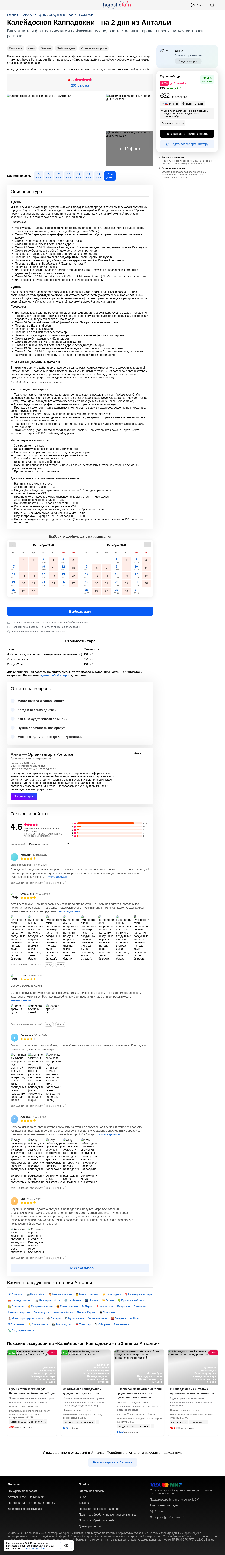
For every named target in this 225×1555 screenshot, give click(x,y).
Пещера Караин (86, 1312)
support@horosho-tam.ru (169, 1517)
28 (13, 591)
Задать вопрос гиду (164, 1505)
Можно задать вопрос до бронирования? (50, 736)
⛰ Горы (134, 1318)
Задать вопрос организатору (189, 144)
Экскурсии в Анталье (62, 15)
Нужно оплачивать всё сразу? (41, 727)
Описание (15, 48)
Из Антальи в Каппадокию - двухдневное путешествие (82, 1391)
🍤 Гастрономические (40, 1306)
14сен (88, 175)
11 (53, 568)
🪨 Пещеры (54, 1318)
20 (73, 575)
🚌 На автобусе (35, 1294)
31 (136, 591)
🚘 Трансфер (83, 1324)
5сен (48, 175)
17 (43, 575)
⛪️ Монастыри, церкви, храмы (25, 1318)
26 (63, 583)
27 (73, 583)
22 (23, 583)
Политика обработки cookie (96, 1520)
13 (73, 568)
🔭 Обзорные (102, 1324)
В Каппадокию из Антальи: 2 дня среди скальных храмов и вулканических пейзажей (139, 1393)
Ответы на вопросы (94, 48)
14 (13, 575)
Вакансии (85, 1502)
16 (33, 575)
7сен (58, 175)
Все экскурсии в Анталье (112, 1462)
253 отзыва (80, 85)
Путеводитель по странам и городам (32, 1502)
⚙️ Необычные (72, 1300)
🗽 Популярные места (21, 1330)
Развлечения (121, 1324)
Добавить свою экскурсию (25, 1508)
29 (23, 591)
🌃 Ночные (91, 1300)
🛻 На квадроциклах (19, 1300)
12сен (78, 175)
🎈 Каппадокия (104, 1306)
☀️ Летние (108, 1300)
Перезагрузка (41, 1312)
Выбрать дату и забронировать (187, 134)
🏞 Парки (87, 1306)
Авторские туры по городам (26, 1496)
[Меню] (12, 5)
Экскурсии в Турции (33, 15)
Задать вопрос (24, 796)
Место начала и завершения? (41, 700)
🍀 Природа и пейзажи (131, 1300)
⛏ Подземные (16, 1324)
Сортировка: (18, 843)
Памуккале (86, 15)
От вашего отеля (97, 1318)
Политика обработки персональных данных (107, 1514)
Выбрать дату (80, 611)
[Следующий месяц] (147, 544)
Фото (31, 48)
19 (63, 575)
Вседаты (110, 175)
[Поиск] (212, 5)
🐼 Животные (107, 1312)
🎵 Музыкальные (74, 1318)
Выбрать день (66, 48)
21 (13, 583)
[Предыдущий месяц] (12, 544)
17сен (98, 175)
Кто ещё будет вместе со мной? (42, 718)
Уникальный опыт (63, 1312)
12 (63, 567)
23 (33, 583)
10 (43, 567)
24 (43, 583)
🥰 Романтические (67, 1306)
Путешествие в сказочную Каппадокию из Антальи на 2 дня (32, 1391)
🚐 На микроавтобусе (47, 1300)
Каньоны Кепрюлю (19, 1312)
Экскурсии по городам (22, 1491)
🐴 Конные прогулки (60, 1294)
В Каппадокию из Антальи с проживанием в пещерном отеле (192, 1391)
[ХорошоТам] (117, 5)
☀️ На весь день (111, 1294)
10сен (68, 175)
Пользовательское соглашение (99, 1508)
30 (33, 591)
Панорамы (140, 1306)
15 (23, 575)
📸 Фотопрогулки (62, 1324)
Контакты (160, 1511)
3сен (38, 175)
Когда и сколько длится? (37, 709)
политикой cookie (35, 1548)
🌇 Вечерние (118, 1318)
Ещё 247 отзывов (80, 1268)
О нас (82, 1496)
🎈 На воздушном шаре (138, 1294)
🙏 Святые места (38, 1324)
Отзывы (46, 48)
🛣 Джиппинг (15, 1294)
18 (53, 575)
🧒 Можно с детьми (87, 1294)
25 (53, 583)
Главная (12, 15)
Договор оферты (90, 1526)
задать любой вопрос (54, 675)
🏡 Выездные (16, 1306)
